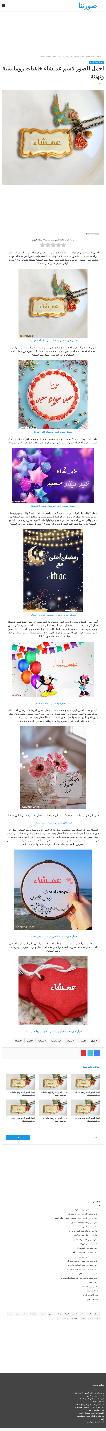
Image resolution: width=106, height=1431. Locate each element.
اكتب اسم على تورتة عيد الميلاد (85, 1252)
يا (59, 1318)
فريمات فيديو (92, 1299)
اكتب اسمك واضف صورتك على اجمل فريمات (79, 1278)
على (96, 1318)
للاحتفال (74, 1318)
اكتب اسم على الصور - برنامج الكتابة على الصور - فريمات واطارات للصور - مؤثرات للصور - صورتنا (89, 1407)
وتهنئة (17, 1040)
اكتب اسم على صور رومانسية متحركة (82, 1261)
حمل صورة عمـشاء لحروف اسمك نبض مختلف (53, 936)
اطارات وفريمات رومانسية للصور (84, 1222)
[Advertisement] (53, 33)
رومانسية (55, 1040)
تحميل (51, 1314)
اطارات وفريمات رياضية (88, 1227)
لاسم (29, 1040)
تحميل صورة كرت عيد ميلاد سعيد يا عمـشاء (53, 505)
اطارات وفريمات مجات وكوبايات (85, 1235)
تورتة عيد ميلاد (92, 1291)
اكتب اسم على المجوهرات (87, 1248)
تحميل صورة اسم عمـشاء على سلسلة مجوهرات (53, 340)
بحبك (59, 1314)
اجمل (93, 1040)
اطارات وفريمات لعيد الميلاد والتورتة (83, 1231)
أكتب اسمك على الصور (95, 1422)
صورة (11, 1314)
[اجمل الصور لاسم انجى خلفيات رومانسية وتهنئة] (85, 1108)
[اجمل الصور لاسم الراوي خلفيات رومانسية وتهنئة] (53, 1082)
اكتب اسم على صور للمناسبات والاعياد (82, 1269)
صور (18, 1314)
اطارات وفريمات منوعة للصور (86, 1239)
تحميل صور (93, 1282)
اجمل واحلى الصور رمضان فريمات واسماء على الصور (76, 1218)
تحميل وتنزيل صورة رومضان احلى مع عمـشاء (53, 614)
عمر (89, 1318)
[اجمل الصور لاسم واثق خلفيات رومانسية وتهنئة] (20, 1082)
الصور (82, 1040)
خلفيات (69, 1040)
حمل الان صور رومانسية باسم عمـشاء (53, 822)
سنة (24, 1314)
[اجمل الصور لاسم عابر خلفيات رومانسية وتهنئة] (20, 1108)
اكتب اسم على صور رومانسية (86, 1256)
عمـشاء (41, 1040)
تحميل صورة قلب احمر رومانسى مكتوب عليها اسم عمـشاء (53, 1031)
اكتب (82, 1314)
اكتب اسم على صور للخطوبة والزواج (83, 1265)
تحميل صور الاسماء (90, 1286)
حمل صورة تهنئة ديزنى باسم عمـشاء (53, 703)
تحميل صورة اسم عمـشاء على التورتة (53, 431)
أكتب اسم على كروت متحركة (86, 1209)
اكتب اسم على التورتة (89, 1244)
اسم (89, 1314)
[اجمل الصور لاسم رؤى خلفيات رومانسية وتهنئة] (53, 1108)
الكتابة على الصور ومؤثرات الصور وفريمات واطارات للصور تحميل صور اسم (90, 1416)
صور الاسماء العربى (86, 56)
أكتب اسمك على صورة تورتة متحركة (83, 1214)
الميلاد (67, 1314)
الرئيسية (99, 56)
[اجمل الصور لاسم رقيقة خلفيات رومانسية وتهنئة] (85, 1082)
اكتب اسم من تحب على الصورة (85, 1274)
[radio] (63, 245)
